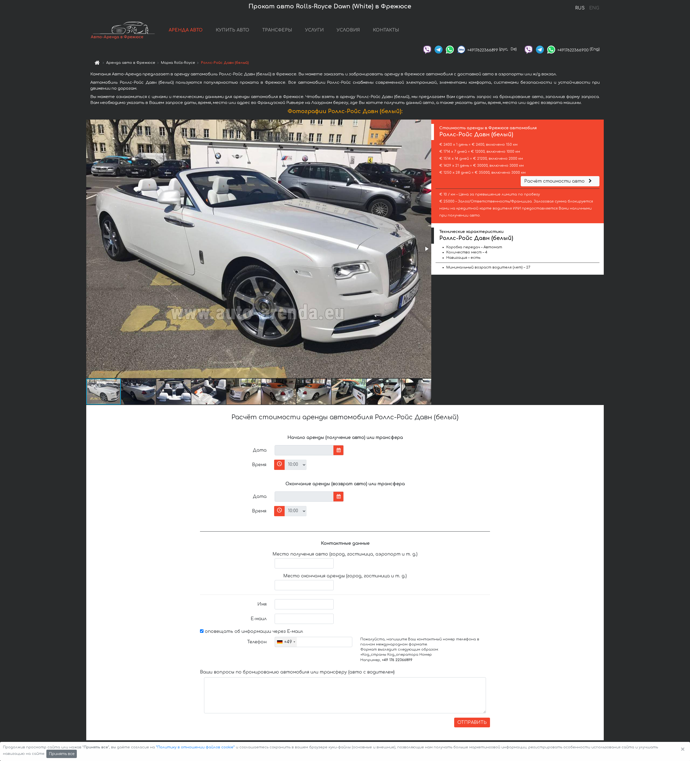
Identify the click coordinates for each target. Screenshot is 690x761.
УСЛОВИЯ (348, 30)
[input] (304, 450)
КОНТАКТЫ (386, 30)
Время (259, 464)
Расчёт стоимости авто (555, 181)
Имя (262, 604)
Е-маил (259, 618)
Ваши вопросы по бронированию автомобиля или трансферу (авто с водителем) (297, 672)
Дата (260, 450)
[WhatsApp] (450, 49)
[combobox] (286, 642)
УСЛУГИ (314, 30)
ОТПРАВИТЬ (472, 722)
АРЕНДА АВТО (186, 30)
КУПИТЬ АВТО (232, 30)
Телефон (257, 642)
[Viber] (427, 49)
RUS (580, 8)
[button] (426, 249)
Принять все (61, 754)
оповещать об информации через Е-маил (253, 631)
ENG (594, 8)
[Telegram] (438, 49)
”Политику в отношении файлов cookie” (195, 747)
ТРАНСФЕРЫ (277, 30)
